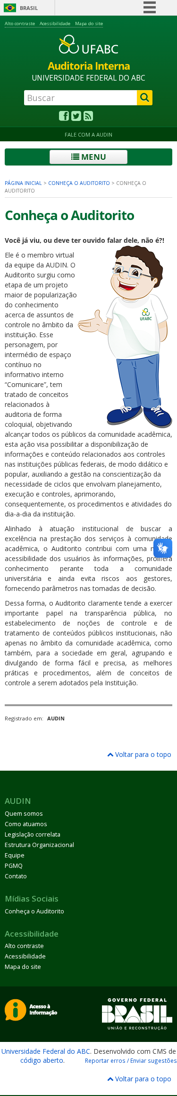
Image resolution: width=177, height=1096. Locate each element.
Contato (16, 876)
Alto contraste (20, 23)
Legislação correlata (32, 834)
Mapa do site (89, 23)
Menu (92, 156)
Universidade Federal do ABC (45, 1051)
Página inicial (23, 183)
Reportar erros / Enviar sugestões (131, 1060)
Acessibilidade (55, 23)
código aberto (41, 1060)
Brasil (29, 7)
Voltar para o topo (142, 754)
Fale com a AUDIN (88, 134)
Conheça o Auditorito (79, 183)
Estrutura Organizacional (39, 845)
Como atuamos (26, 824)
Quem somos (24, 814)
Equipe (15, 855)
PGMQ (14, 866)
